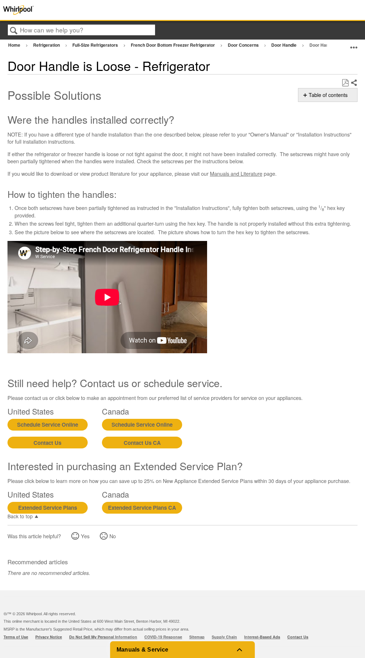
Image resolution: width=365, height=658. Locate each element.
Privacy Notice (48, 636)
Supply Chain (224, 636)
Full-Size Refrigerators (95, 45)
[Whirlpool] (73, 10)
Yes (85, 536)
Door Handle (284, 45)
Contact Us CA (142, 443)
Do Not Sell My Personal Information (103, 636)
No (112, 536)
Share (354, 83)
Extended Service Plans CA (142, 508)
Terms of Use (16, 636)
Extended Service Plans (47, 508)
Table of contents (328, 94)
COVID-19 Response (163, 636)
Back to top (20, 516)
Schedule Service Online (47, 424)
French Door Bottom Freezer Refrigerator (173, 45)
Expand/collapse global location (354, 44)
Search (13, 30)
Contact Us (47, 443)
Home (14, 45)
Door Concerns (244, 45)
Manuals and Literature (236, 173)
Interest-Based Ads (262, 636)
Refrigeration (47, 45)
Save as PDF (345, 83)
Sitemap (197, 636)
